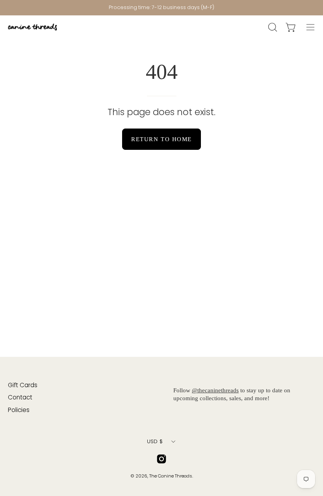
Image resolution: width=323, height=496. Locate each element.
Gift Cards (22, 385)
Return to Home (161, 139)
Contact (20, 397)
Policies (19, 410)
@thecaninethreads (215, 390)
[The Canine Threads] (33, 27)
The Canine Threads (170, 476)
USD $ (155, 441)
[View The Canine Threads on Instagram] (161, 459)
